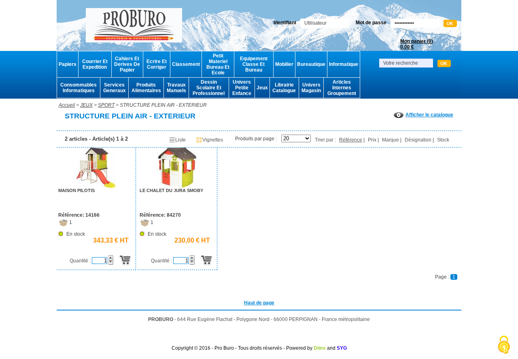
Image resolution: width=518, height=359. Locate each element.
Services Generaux (114, 87)
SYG (342, 348)
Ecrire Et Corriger (156, 64)
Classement (186, 64)
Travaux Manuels (176, 87)
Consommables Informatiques (78, 87)
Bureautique (311, 64)
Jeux (262, 88)
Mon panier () (416, 44)
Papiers (67, 64)
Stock (443, 140)
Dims (320, 348)
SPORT (106, 105)
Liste (180, 140)
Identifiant (285, 22)
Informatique (343, 64)
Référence (350, 140)
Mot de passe (371, 22)
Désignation (418, 140)
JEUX (86, 105)
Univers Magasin (311, 87)
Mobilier (284, 64)
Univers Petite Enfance (241, 87)
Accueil (67, 105)
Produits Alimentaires (146, 87)
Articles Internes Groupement (341, 87)
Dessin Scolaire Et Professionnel (209, 87)
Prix (372, 140)
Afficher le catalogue (429, 115)
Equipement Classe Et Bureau (253, 64)
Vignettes (212, 140)
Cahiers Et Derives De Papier (127, 64)
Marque (390, 140)
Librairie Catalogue (284, 87)
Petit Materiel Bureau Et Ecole (217, 64)
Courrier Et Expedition (95, 64)
